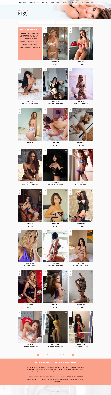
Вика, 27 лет (81, 182)
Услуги (74, 22)
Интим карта (64, 2)
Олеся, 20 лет (55, 304)
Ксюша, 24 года (55, 344)
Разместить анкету (73, 2)
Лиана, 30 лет (81, 344)
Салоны (52, 2)
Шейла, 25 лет (81, 142)
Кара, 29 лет (55, 182)
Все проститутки (22, 2)
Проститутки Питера (55, 392)
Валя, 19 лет (30, 101)
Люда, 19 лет (55, 142)
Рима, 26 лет (30, 223)
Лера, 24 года (30, 182)
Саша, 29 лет (55, 263)
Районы (89, 22)
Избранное (87, 2)
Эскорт (57, 2)
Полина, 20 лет (55, 61)
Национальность (67, 22)
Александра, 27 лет (30, 263)
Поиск (81, 2)
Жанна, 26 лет (55, 101)
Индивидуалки (32, 2)
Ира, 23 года (81, 61)
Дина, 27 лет (30, 304)
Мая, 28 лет (81, 263)
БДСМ (38, 2)
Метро (82, 22)
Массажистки (45, 2)
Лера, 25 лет (30, 344)
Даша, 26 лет (30, 142)
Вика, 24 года (55, 223)
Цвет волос (59, 22)
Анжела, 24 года (81, 304)
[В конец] (73, 355)
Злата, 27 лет (81, 101)
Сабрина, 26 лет (81, 223)
